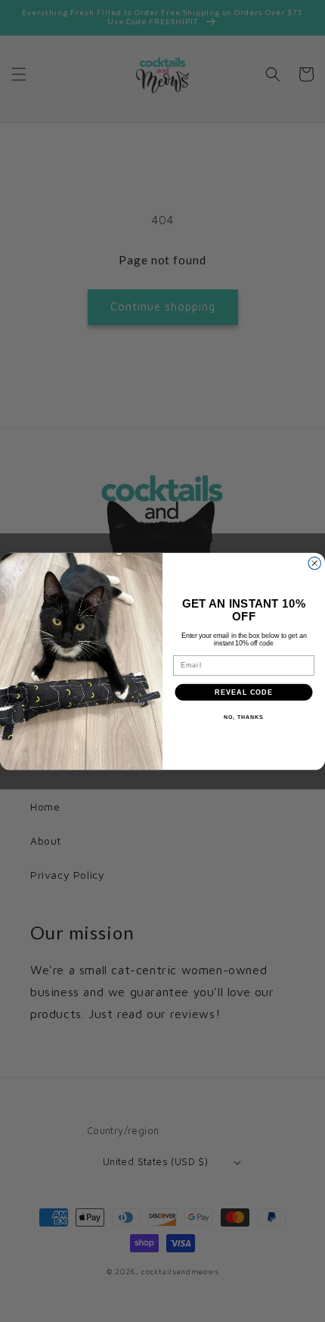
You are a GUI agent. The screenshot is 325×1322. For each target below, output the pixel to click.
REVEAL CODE (244, 691)
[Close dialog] (314, 563)
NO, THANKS (243, 717)
